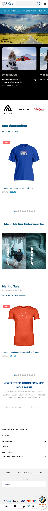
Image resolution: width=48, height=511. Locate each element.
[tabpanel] (24, 173)
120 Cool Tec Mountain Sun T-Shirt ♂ (17, 188)
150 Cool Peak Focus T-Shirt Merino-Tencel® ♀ (21, 352)
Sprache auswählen (24, 479)
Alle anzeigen (10, 132)
